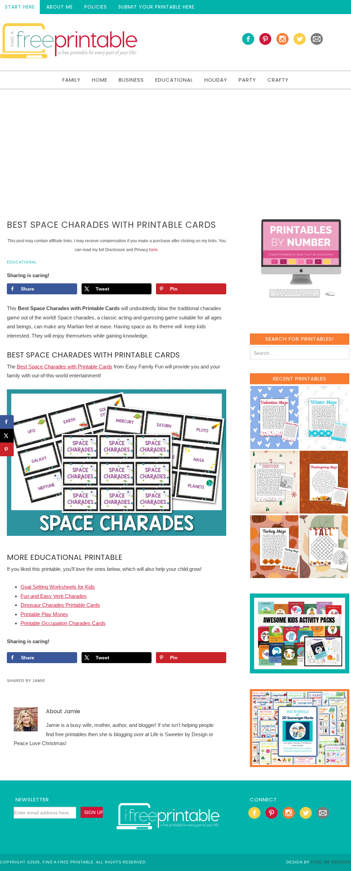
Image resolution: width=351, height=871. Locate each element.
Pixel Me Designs (331, 862)
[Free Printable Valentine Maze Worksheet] (274, 446)
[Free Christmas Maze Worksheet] (274, 510)
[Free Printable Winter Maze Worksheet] (324, 446)
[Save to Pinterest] (7, 449)
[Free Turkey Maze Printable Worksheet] (274, 575)
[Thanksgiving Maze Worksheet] (324, 510)
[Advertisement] (175, 141)
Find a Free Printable (68, 42)
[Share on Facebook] (7, 422)
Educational (22, 262)
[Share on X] (7, 436)
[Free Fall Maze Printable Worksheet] (324, 575)
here (153, 249)
